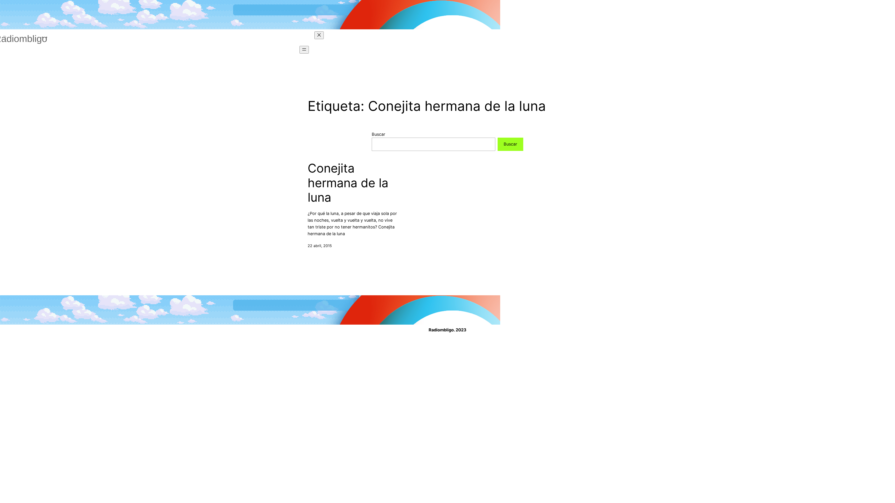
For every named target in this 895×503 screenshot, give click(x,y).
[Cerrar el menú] (319, 35)
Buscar (378, 134)
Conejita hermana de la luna (348, 183)
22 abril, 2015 (320, 245)
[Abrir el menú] (304, 50)
